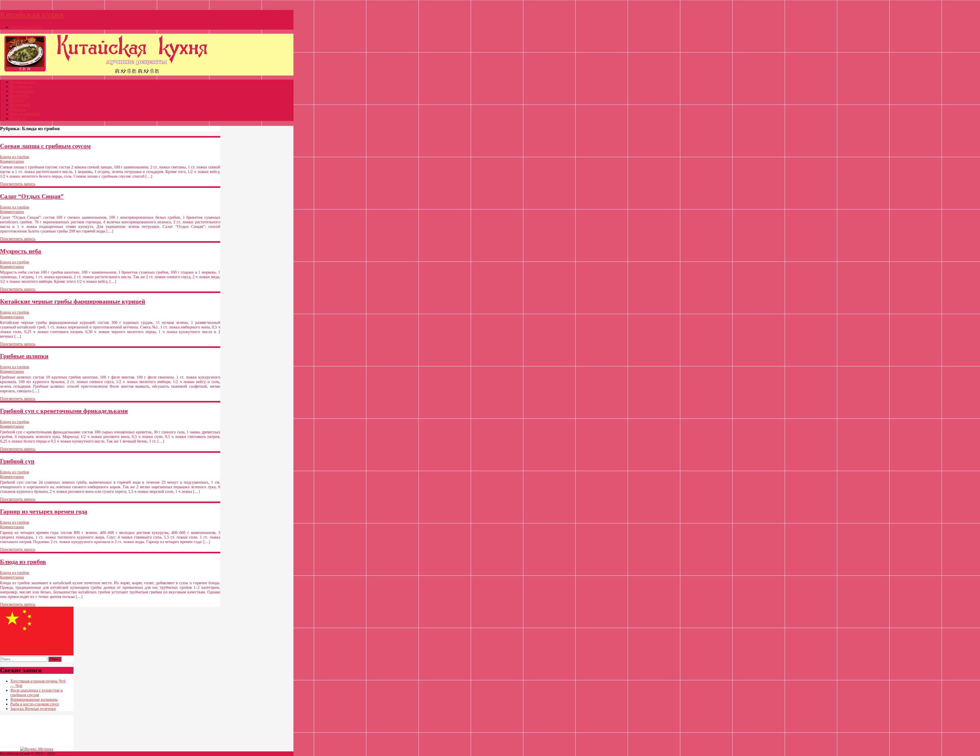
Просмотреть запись (17, 184)
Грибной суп (17, 461)
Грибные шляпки (24, 356)
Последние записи (26, 27)
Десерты (18, 109)
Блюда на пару (23, 82)
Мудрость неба (20, 251)
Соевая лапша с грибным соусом (45, 146)
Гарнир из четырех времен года (43, 511)
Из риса (17, 100)
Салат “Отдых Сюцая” (32, 196)
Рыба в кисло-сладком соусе (34, 704)
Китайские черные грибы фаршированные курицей (72, 301)
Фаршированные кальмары (34, 699)
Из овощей (20, 105)
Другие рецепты (25, 114)
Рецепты (18, 118)
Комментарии (12, 161)
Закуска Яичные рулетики (33, 708)
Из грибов (20, 95)
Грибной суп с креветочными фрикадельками (64, 411)
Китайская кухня (32, 14)
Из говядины (22, 91)
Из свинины (21, 86)
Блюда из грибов (14, 157)
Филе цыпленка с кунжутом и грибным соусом (36, 692)
